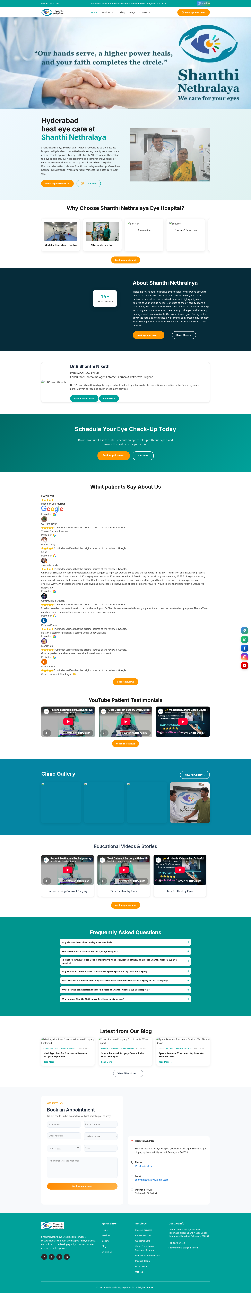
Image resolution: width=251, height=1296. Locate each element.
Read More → (184, 335)
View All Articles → (128, 1073)
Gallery (121, 12)
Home (94, 12)
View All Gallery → (194, 774)
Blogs (132, 12)
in (67, 1256)
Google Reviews (125, 681)
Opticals (139, 1271)
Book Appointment (195, 12)
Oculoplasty (141, 1266)
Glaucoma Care (142, 1240)
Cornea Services (143, 1235)
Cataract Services (143, 1230)
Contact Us (144, 12)
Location (205, 3)
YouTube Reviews (125, 743)
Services (106, 12)
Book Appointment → (148, 335)
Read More (109, 398)
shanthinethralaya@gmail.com (183, 1247)
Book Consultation (84, 398)
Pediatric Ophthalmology (147, 1255)
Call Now (91, 183)
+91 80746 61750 (50, 3)
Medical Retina (142, 1261)
